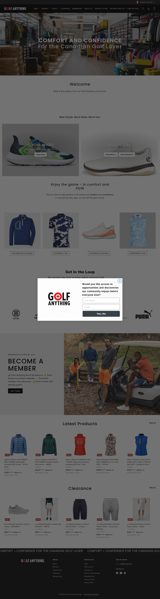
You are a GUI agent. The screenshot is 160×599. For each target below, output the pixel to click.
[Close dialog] (120, 281)
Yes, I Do (101, 313)
